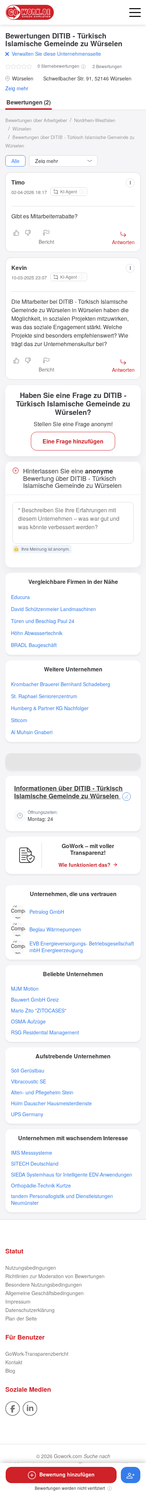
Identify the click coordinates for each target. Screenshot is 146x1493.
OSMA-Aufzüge (28, 1021)
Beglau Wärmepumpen (55, 929)
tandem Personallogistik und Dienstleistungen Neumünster (62, 1199)
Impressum (17, 1301)
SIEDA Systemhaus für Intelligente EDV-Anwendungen (71, 1174)
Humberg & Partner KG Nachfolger (50, 708)
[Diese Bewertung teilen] (130, 183)
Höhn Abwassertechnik (36, 633)
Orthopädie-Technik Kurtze (41, 1185)
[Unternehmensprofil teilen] (132, 761)
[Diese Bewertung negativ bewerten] (28, 238)
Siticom (19, 720)
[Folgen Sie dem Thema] (130, 1475)
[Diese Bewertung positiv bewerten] (16, 238)
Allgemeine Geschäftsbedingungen (44, 1292)
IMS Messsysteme (31, 1152)
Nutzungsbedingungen (30, 1267)
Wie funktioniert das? (84, 865)
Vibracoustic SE (28, 1081)
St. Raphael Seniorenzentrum (44, 696)
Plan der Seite (21, 1318)
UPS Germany (27, 1114)
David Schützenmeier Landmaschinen (53, 609)
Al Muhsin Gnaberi (31, 732)
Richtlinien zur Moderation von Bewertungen (55, 1276)
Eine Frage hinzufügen (73, 441)
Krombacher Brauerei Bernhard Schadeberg (60, 684)
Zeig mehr (16, 88)
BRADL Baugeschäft (34, 645)
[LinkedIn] (30, 1408)
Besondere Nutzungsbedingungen (43, 1284)
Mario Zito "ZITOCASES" (38, 1010)
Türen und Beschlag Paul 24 (42, 621)
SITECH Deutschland (34, 1163)
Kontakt (13, 1362)
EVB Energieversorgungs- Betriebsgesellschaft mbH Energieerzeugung (81, 947)
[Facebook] (12, 1408)
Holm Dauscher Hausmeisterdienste (51, 1103)
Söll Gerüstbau (27, 1070)
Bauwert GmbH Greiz (35, 999)
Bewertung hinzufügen (67, 1474)
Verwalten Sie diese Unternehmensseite (56, 53)
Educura (20, 597)
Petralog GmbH (46, 911)
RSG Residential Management (45, 1032)
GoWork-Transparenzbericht (36, 1353)
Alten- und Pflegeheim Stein (42, 1092)
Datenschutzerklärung (30, 1309)
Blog (10, 1370)
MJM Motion (25, 988)
